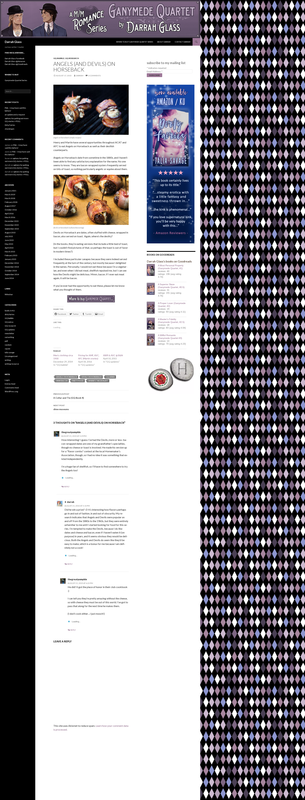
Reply (66, 486)
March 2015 (10, 251)
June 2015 (9, 240)
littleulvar (9, 294)
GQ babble (58, 58)
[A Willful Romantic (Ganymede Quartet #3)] (152, 340)
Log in (7, 380)
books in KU (10, 310)
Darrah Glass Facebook (14, 58)
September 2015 (12, 229)
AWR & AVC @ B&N (113, 355)
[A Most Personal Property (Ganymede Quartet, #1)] (152, 270)
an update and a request (15, 114)
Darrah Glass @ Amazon (15, 61)
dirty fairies (9, 314)
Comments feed (12, 387)
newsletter (9, 333)
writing (8, 360)
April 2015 (9, 248)
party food (78, 381)
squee (7, 348)
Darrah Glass (13, 42)
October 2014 (11, 270)
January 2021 (10, 190)
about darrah (164, 42)
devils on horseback (91, 377)
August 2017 (10, 206)
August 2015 (10, 232)
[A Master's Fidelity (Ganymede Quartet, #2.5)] (152, 324)
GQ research (72, 58)
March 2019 (10, 194)
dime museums (61, 407)
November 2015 (12, 225)
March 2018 (10, 198)
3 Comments (94, 75)
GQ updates (10, 329)
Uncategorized (11, 356)
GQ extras (9, 322)
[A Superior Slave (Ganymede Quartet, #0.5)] (152, 289)
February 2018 (11, 202)
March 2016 (10, 217)
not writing (9, 337)
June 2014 (9, 278)
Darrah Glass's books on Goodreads (169, 261)
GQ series (110, 377)
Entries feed (10, 384)
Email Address (154, 71)
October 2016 (11, 210)
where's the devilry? (98, 381)
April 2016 (9, 213)
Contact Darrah (182, 42)
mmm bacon (62, 381)
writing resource (12, 364)
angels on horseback (66, 377)
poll (6, 341)
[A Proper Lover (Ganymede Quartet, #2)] (152, 308)
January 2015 (10, 259)
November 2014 (12, 267)
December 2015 (12, 221)
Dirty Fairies (10, 125)
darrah (79, 75)
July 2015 (9, 236)
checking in (9, 129)
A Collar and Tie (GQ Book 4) (68, 396)
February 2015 (11, 255)
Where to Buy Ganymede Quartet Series (134, 42)
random (8, 345)
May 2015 (9, 244)
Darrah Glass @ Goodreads (16, 64)
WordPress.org (11, 391)
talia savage (9, 352)
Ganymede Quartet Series (16, 80)
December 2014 (12, 263)
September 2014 (12, 274)
